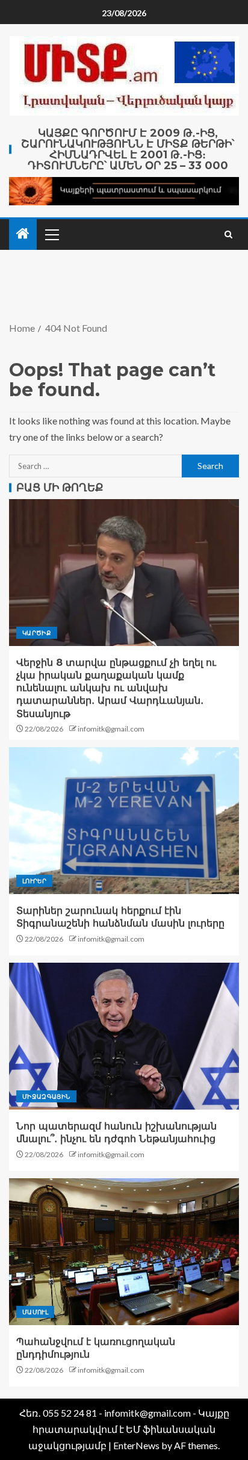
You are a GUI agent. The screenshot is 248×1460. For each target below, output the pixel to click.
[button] (51, 234)
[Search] (228, 234)
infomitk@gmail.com (111, 728)
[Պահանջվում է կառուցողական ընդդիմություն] (124, 1251)
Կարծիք (36, 632)
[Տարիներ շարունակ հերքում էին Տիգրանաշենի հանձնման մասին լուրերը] (124, 820)
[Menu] (51, 234)
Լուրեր (34, 880)
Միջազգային (46, 1096)
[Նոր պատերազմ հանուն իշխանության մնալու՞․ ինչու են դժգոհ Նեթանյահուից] (124, 1036)
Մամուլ (35, 1312)
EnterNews (136, 1445)
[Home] (22, 234)
